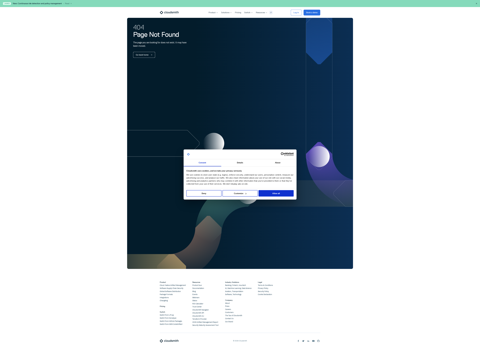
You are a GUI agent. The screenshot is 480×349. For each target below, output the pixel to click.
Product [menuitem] (212, 12)
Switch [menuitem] (247, 12)
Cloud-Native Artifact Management (173, 285)
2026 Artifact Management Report (205, 322)
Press (227, 306)
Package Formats (166, 295)
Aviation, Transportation (234, 291)
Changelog (164, 301)
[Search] (271, 13)
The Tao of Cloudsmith (233, 316)
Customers (229, 312)
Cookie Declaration (265, 295)
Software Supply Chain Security (171, 288)
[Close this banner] (476, 3)
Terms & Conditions (265, 285)
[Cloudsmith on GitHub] (318, 341)
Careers (228, 309)
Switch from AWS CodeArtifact (171, 324)
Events (195, 295)
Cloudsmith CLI (198, 316)
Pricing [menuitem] (238, 12)
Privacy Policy (263, 288)
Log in (296, 12)
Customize (238, 193)
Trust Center (197, 307)
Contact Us (229, 319)
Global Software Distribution (170, 291)
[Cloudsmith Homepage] (169, 12)
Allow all (276, 193)
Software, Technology (233, 295)
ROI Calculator (197, 304)
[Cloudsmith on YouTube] (313, 341)
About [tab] (277, 162)
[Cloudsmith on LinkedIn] (308, 341)
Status (194, 301)
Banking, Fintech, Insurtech (235, 285)
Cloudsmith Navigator (200, 310)
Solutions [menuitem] (225, 12)
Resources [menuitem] (260, 12)
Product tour (197, 285)
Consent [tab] (202, 162)
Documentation (198, 288)
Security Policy (263, 291)
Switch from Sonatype (168, 318)
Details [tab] (240, 162)
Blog (194, 291)
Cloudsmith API (198, 313)
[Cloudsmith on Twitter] (303, 341)
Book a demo (312, 12)
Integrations (164, 298)
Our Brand (229, 322)
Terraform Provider (199, 319)
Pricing (162, 306)
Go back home (142, 55)
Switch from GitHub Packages (171, 321)
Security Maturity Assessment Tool (205, 325)
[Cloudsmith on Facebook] (298, 341)
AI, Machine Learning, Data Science (238, 288)
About (227, 303)
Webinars (195, 298)
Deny (204, 193)
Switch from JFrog (167, 315)
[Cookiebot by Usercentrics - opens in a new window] (283, 154)
